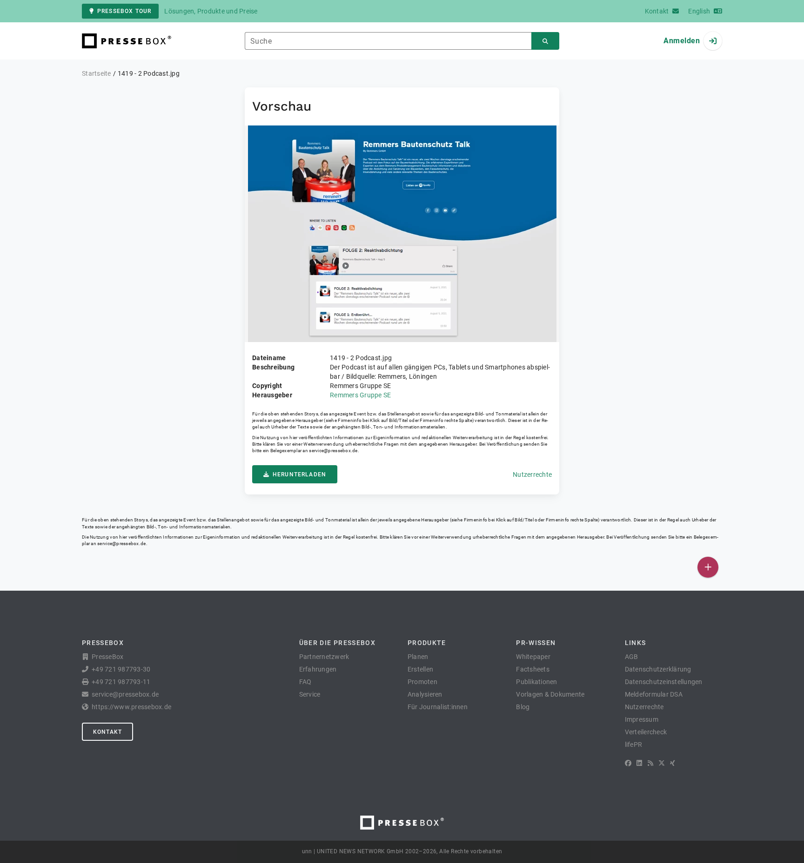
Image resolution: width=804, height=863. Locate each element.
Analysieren (425, 694)
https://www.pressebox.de (131, 707)
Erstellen (420, 669)
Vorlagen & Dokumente (550, 694)
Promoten (422, 681)
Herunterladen (299, 474)
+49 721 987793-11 (121, 681)
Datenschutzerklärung (658, 669)
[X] (661, 763)
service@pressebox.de (333, 450)
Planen (418, 656)
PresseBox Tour (124, 11)
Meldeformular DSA (654, 694)
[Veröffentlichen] (707, 567)
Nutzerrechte (532, 474)
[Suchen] (545, 41)
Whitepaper (533, 656)
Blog (522, 707)
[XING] (672, 763)
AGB (631, 656)
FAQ (305, 681)
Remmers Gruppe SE (360, 395)
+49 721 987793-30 (121, 669)
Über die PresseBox (337, 642)
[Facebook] (628, 763)
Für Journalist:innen (438, 707)
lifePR (634, 744)
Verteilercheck (646, 732)
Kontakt (107, 732)
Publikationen (536, 681)
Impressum (641, 719)
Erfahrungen (318, 669)
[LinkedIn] (639, 763)
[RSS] (650, 763)
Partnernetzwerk (324, 656)
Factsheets (532, 669)
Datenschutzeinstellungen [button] (664, 681)
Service (310, 694)
